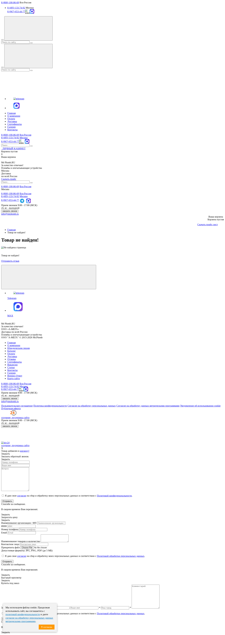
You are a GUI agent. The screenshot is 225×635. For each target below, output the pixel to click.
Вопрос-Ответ (14, 375)
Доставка (12, 121)
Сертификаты (14, 124)
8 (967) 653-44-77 (16, 11)
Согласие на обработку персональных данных (92, 405)
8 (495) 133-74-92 (16, 7)
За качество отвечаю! (12, 165)
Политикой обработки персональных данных (120, 556)
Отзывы (11, 359)
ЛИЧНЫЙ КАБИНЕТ (13, 148)
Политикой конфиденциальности (114, 495)
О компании (13, 116)
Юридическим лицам (18, 348)
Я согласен (46, 627)
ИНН (4, 526)
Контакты (12, 129)
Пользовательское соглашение (17, 405)
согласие (21, 495)
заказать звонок (9, 211)
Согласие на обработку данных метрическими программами (148, 405)
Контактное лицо (10, 544)
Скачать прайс (8, 179)
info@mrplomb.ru (10, 214)
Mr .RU (8, 162)
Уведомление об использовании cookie (200, 405)
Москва (24, 137)
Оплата (11, 118)
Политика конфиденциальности (50, 405)
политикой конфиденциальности (23, 614)
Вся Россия (25, 135)
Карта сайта (13, 378)
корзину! (24, 451)
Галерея (11, 127)
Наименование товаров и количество (20, 541)
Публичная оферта (11, 408)
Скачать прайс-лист (207, 224)
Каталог (11, 351)
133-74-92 (10, 137)
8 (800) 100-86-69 (10, 2)
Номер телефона (9, 529)
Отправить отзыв (10, 261)
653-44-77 (10, 141)
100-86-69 (10, 135)
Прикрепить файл (10, 547)
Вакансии (12, 364)
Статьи (11, 367)
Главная (11, 113)
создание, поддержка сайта (15, 417)
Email (4, 532)
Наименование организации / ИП (18, 523)
